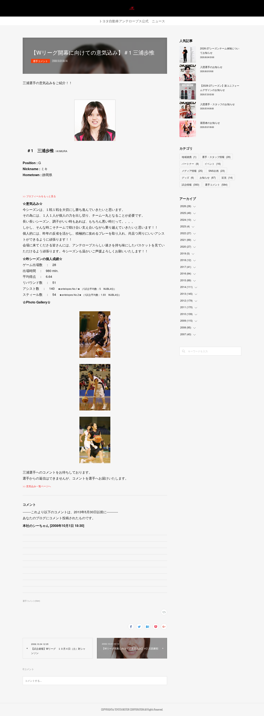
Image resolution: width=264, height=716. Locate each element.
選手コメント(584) (31, 600)
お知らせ (208, 177)
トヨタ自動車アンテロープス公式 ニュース (132, 20)
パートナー (190, 163)
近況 (227, 177)
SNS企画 (217, 170)
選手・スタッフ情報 (216, 157)
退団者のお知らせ (210, 122)
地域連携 (189, 157)
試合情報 (190, 184)
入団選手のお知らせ (211, 67)
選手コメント (40, 61)
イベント (213, 163)
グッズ (188, 177)
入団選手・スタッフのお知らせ (217, 104)
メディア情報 (192, 170)
